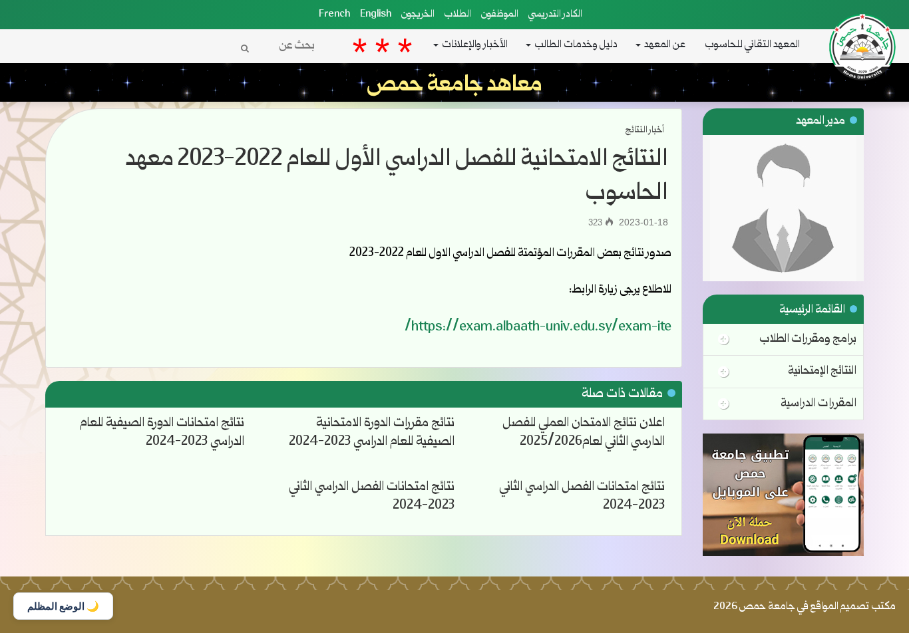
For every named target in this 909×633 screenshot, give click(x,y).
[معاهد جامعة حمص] (865, 13)
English (375, 14)
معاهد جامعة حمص (454, 86)
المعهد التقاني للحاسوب (752, 45)
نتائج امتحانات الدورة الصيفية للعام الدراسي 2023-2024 (162, 432)
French (334, 14)
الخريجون (418, 14)
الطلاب (458, 14)
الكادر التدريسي (555, 14)
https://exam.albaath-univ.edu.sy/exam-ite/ (538, 327)
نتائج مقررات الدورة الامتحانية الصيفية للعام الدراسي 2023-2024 (371, 432)
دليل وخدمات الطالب (576, 45)
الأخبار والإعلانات (475, 45)
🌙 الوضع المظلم (63, 606)
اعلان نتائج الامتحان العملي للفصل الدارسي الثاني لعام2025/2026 (583, 432)
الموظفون (499, 14)
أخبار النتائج (645, 130)
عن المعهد (664, 45)
